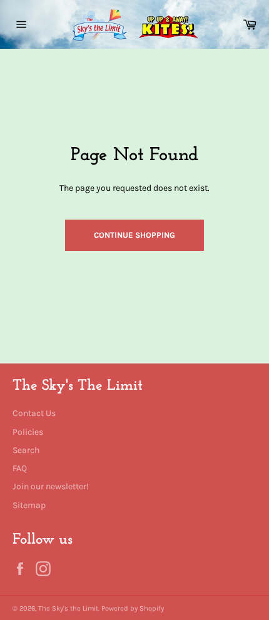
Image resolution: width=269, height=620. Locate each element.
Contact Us (34, 413)
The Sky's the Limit (68, 608)
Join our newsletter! (51, 486)
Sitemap (29, 505)
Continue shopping (134, 235)
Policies (28, 432)
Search (26, 450)
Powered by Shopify (132, 608)
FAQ (20, 468)
